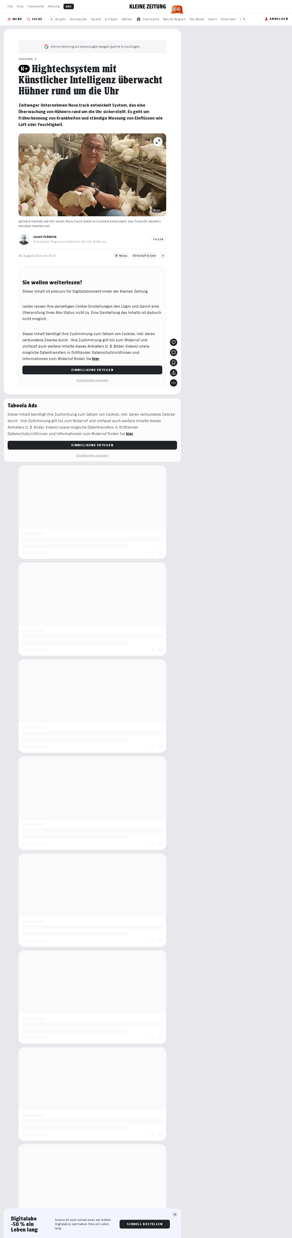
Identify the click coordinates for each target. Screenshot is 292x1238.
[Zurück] (51, 19)
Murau (123, 255)
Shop (20, 6)
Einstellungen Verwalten (92, 380)
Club (10, 6)
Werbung (54, 6)
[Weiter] (244, 19)
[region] (147, 19)
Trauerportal (35, 6)
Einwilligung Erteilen (92, 369)
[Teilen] (173, 372)
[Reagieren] (173, 342)
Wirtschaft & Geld (144, 255)
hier (95, 359)
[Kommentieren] (173, 352)
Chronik (25, 58)
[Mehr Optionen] (173, 383)
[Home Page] (147, 6)
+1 (163, 255)
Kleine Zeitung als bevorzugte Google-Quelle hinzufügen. (96, 46)
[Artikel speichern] (173, 362)
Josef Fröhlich (45, 236)
